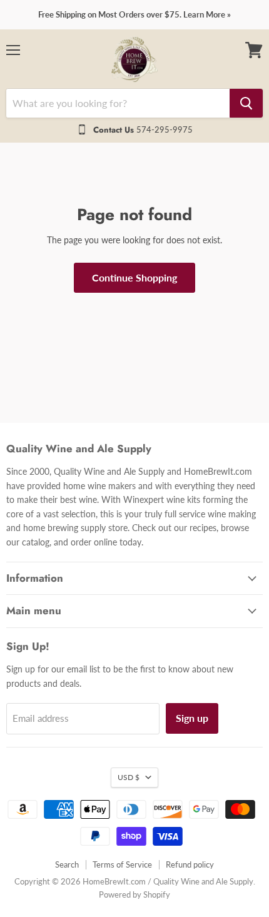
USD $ (129, 777)
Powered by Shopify (134, 894)
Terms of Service (122, 864)
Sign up (192, 718)
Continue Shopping (134, 277)
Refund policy (190, 864)
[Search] (246, 103)
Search (67, 864)
